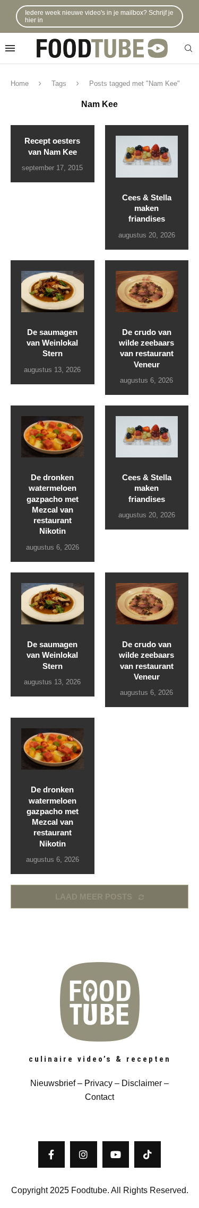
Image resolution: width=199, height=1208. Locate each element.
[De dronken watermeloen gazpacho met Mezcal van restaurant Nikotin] (52, 436)
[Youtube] (115, 1154)
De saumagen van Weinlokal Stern (52, 343)
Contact (99, 1096)
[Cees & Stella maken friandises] (147, 156)
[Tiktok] (147, 1154)
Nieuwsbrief (52, 1083)
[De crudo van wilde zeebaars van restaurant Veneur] (147, 291)
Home (20, 83)
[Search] (188, 49)
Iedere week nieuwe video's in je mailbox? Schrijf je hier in (99, 16)
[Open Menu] (10, 48)
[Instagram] (83, 1154)
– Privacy (94, 1083)
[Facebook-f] (51, 1154)
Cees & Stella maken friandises (146, 208)
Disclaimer (142, 1083)
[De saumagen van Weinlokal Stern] (52, 291)
